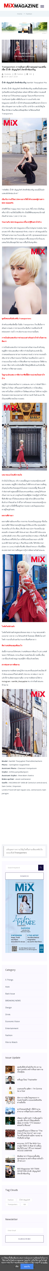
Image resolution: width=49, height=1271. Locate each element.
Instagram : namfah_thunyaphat (14, 681)
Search (24, 876)
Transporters (12, 1204)
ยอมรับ (27, 1266)
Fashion (29, 14)
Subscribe (24, 1239)
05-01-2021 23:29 (11, 76)
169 (30, 74)
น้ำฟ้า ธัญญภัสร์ (24, 1200)
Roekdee (7, 74)
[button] (42, 6)
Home (19, 14)
